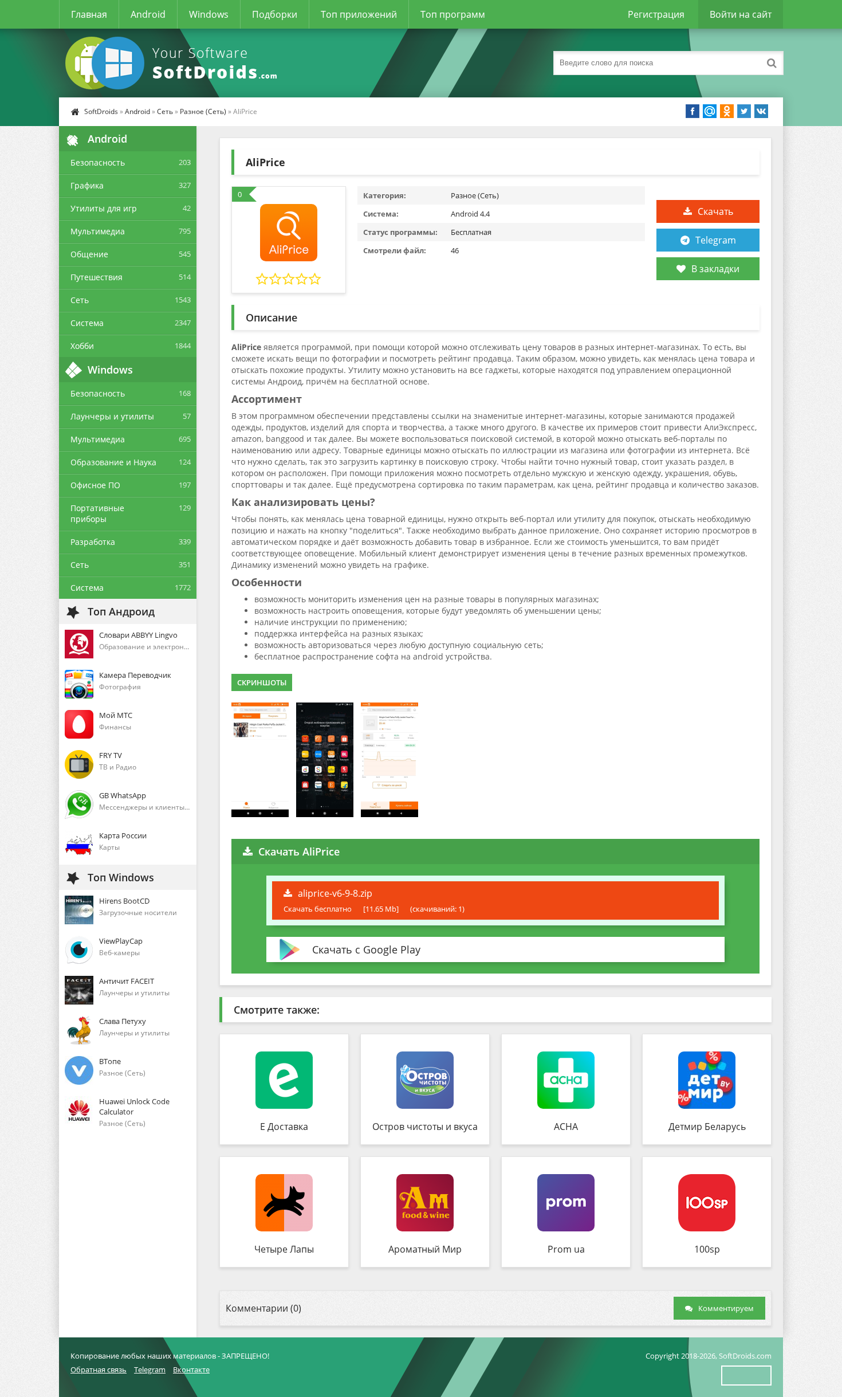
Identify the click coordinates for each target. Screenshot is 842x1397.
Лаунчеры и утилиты (112, 416)
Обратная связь (98, 1369)
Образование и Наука (113, 462)
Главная (89, 14)
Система (87, 322)
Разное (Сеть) (203, 111)
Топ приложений (359, 14)
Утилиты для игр (103, 208)
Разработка (92, 541)
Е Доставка (284, 1126)
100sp (707, 1249)
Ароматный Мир (425, 1249)
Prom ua (566, 1249)
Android (148, 14)
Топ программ (452, 14)
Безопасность (97, 162)
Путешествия (96, 277)
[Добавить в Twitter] (744, 111)
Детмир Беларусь (707, 1126)
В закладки (715, 268)
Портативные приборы (97, 513)
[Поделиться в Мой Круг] (710, 111)
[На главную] (173, 63)
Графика (87, 185)
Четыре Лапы (284, 1249)
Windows (209, 14)
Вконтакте (191, 1369)
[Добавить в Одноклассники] (727, 111)
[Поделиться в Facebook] (692, 111)
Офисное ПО (95, 485)
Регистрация (656, 14)
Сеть (165, 111)
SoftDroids (101, 111)
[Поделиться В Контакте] (761, 111)
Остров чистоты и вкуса (425, 1126)
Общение (89, 254)
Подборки (274, 14)
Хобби (82, 345)
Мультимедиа (97, 231)
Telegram (715, 240)
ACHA (566, 1126)
